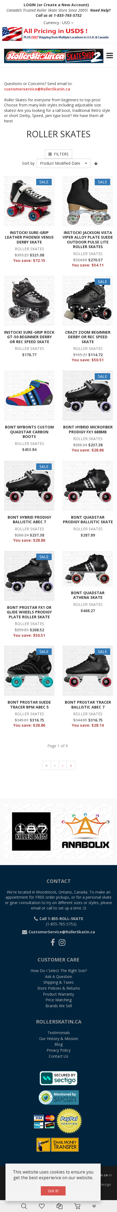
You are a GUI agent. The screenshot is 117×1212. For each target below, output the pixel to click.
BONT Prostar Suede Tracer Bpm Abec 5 (29, 705)
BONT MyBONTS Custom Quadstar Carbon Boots (29, 431)
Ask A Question (58, 976)
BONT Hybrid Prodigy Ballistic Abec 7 (29, 520)
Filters (60, 154)
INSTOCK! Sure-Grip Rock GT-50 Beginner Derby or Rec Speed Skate (29, 337)
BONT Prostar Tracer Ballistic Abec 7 (88, 705)
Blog (58, 1044)
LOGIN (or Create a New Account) (56, 4)
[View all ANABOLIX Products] (86, 831)
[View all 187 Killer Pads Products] (31, 831)
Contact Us (58, 1056)
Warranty (58, 994)
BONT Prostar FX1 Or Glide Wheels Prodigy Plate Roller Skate (29, 612)
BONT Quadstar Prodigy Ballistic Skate (88, 520)
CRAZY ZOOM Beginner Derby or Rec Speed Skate (87, 337)
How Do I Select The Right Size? (58, 970)
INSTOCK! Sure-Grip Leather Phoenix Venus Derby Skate (29, 237)
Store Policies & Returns (58, 988)
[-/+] (96, 163)
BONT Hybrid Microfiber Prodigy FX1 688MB (88, 429)
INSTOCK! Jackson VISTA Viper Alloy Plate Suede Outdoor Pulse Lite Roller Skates (88, 239)
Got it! (53, 1190)
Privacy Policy (58, 1050)
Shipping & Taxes (58, 982)
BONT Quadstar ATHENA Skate (87, 595)
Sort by (28, 163)
